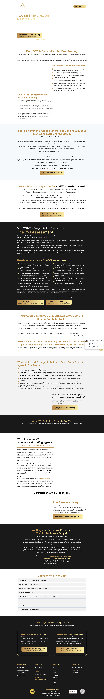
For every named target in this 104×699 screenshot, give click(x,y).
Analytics (54, 672)
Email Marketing (56, 675)
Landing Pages (55, 677)
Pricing (50, 6)
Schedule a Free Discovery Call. (41, 39)
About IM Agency (38, 667)
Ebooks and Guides (58, 6)
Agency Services (36, 6)
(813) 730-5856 (75, 672)
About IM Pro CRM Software (40, 669)
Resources (67, 6)
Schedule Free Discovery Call (40, 674)
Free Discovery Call (79, 6)
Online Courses (56, 674)
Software (44, 6)
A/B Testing (55, 682)
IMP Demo (37, 676)
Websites (55, 670)
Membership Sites (56, 679)
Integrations (55, 685)
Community (55, 684)
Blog (53, 667)
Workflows (55, 680)
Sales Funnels (55, 669)
